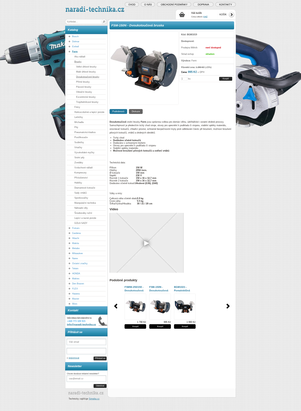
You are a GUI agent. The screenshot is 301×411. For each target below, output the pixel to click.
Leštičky (78, 117)
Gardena (76, 233)
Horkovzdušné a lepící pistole (89, 112)
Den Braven (78, 283)
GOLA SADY (80, 223)
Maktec (76, 278)
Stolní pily (79, 157)
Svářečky (79, 142)
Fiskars (76, 228)
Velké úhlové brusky (86, 66)
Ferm (75, 51)
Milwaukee (77, 253)
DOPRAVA (203, 4)
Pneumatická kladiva (84, 132)
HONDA (76, 273)
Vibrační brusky (84, 92)
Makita (75, 243)
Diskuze (136, 111)
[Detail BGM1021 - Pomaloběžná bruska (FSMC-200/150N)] (185, 306)
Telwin (75, 268)
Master (75, 298)
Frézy (77, 107)
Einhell (75, 46)
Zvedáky (78, 162)
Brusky (78, 61)
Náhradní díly (81, 208)
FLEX (75, 288)
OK (104, 21)
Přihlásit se (100, 358)
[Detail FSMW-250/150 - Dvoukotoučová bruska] (135, 306)
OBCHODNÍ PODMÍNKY (174, 4)
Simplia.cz (94, 398)
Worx (74, 303)
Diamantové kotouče (84, 187)
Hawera (76, 293)
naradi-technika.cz (75, 7)
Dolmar (75, 41)
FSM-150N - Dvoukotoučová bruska (158, 290)
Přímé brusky (83, 82)
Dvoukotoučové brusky (87, 76)
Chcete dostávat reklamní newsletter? (83, 374)
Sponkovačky (81, 198)
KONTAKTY (225, 4)
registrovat (74, 358)
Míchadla (79, 122)
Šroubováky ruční (83, 213)
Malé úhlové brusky (86, 71)
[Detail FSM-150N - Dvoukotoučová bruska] (160, 306)
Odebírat (100, 386)
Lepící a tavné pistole (85, 218)
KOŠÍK (223, 14)
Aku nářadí (79, 56)
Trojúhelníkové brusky (87, 102)
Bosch (75, 36)
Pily (76, 127)
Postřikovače (81, 137)
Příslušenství (81, 177)
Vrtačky (78, 147)
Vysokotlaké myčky (84, 152)
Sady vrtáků (80, 192)
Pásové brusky (83, 87)
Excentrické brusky (86, 97)
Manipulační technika (85, 203)
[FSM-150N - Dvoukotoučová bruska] (144, 68)
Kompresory (80, 172)
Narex (75, 258)
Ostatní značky (80, 263)
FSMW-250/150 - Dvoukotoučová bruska (134, 290)
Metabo (76, 248)
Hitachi (75, 238)
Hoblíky (78, 182)
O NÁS (148, 4)
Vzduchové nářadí (83, 167)
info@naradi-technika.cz (81, 324)
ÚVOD (131, 4)
